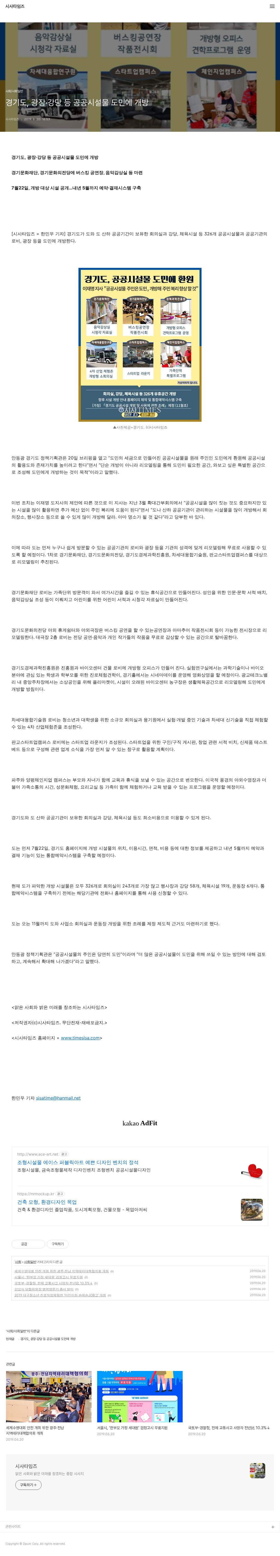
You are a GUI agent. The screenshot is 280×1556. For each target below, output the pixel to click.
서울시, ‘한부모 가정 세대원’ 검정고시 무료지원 (48, 1277)
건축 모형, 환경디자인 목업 (47, 1202)
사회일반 (30, 1262)
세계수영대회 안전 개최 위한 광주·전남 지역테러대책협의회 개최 (61, 1271)
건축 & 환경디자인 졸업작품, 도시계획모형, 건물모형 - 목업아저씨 (82, 1209)
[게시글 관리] (39, 1244)
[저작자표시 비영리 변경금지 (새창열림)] (76, 1244)
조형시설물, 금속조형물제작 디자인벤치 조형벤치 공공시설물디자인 (84, 1170)
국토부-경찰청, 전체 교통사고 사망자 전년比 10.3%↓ (53, 1283)
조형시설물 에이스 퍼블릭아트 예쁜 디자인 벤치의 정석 (78, 1162)
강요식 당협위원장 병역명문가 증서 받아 (44, 1289)
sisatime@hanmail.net (58, 1098)
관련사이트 (13, 1527)
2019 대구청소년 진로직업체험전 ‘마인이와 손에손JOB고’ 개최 (60, 1295)
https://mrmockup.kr (35, 1193)
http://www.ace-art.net (37, 1154)
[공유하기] (32, 1244)
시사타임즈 (15, 6)
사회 (18, 1262)
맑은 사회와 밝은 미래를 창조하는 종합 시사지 (49, 1474)
